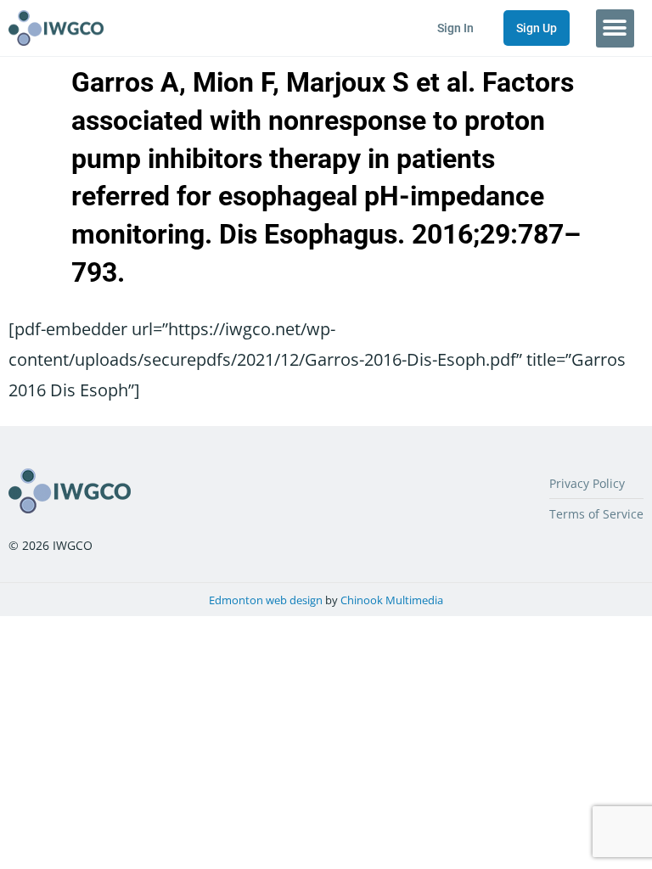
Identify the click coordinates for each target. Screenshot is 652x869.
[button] (615, 28)
